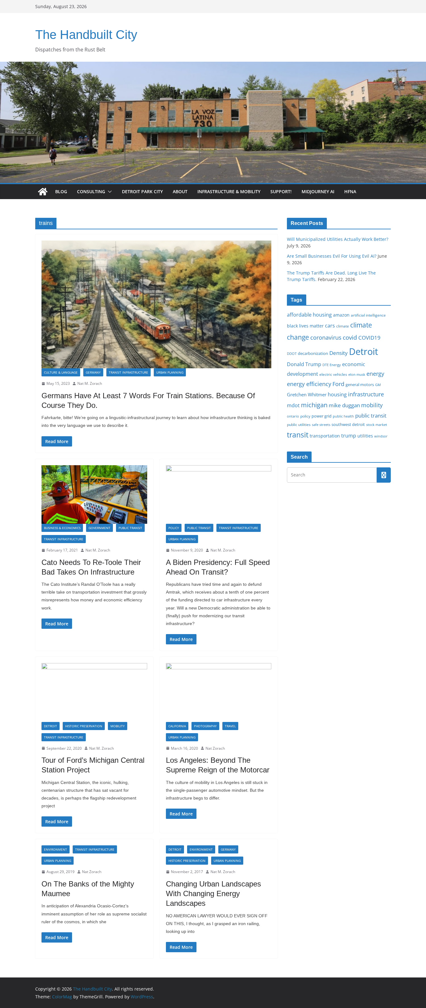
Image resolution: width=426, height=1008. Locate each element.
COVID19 (369, 337)
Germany (93, 372)
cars (330, 325)
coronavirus (325, 337)
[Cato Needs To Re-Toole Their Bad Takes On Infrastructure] (94, 494)
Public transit (130, 528)
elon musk (356, 374)
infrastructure (366, 394)
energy (375, 373)
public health (343, 416)
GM (378, 385)
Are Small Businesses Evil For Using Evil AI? (331, 256)
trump (348, 435)
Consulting (91, 191)
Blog (61, 191)
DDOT (292, 353)
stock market (376, 424)
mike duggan (344, 405)
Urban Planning (169, 372)
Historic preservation (83, 726)
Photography (205, 726)
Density (338, 352)
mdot (293, 405)
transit (297, 435)
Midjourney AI (318, 191)
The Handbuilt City (86, 34)
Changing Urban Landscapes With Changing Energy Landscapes (213, 893)
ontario (293, 416)
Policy (173, 528)
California (177, 726)
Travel (230, 726)
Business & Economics (62, 528)
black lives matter (305, 326)
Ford (338, 384)
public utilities (299, 424)
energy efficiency (309, 384)
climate (342, 325)
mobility (372, 405)
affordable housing (309, 314)
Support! (281, 191)
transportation (325, 436)
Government (99, 528)
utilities (365, 436)
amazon (341, 315)
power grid (322, 416)
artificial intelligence (368, 315)
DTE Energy (331, 365)
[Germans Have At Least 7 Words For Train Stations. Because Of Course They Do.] (156, 304)
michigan (314, 404)
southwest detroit (348, 424)
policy (305, 415)
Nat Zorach (215, 748)
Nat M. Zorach (89, 383)
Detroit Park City (142, 191)
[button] (108, 191)
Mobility (117, 726)
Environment (55, 849)
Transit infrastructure (128, 372)
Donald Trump (304, 364)
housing (337, 394)
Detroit (50, 726)
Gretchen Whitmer (307, 394)
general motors (360, 384)
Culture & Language (61, 372)
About (180, 191)
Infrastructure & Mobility (228, 191)
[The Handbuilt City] (213, 66)
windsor (381, 436)
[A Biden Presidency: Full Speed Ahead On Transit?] (219, 494)
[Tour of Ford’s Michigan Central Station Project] (94, 692)
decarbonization (313, 353)
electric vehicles (333, 374)
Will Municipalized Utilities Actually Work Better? (337, 239)
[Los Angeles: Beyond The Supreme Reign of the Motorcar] (219, 692)
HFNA (350, 191)
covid (350, 337)
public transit (370, 415)
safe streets (321, 424)
